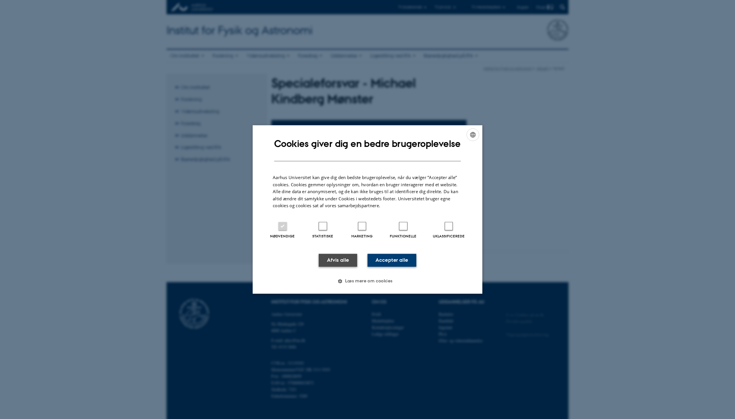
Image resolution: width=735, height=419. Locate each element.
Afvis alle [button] (338, 260)
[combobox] (473, 134)
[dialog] (367, 209)
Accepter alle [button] (392, 260)
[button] (367, 281)
